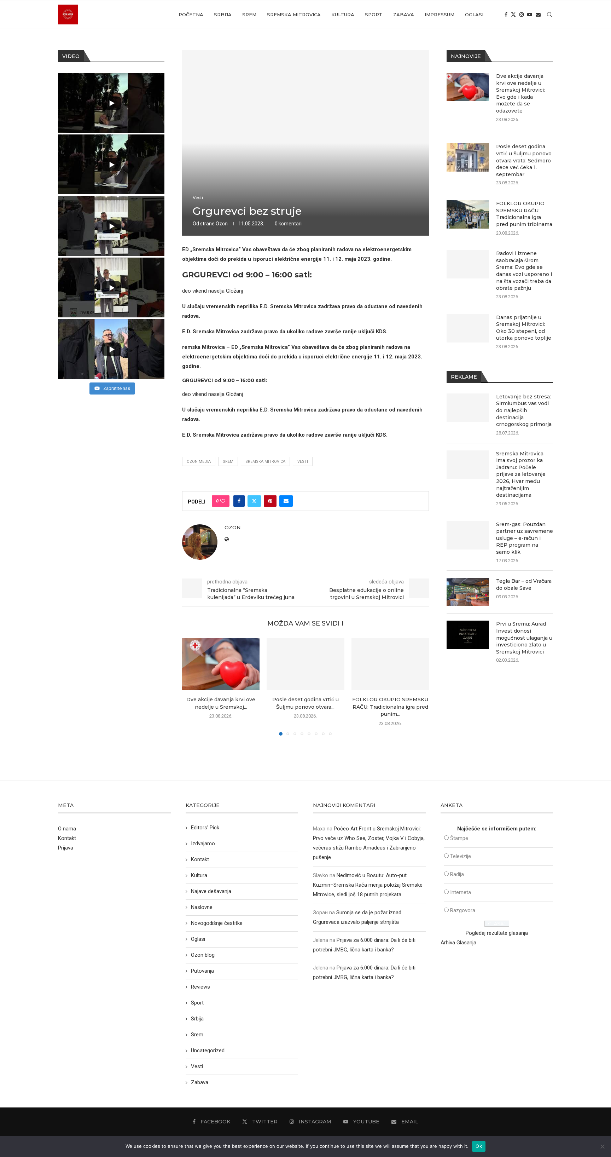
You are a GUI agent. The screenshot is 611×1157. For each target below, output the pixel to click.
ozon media (199, 461)
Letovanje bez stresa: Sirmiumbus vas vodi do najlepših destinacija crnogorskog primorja (524, 410)
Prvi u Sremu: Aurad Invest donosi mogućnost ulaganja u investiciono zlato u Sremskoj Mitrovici (524, 638)
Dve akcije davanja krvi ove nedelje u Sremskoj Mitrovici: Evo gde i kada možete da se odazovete (520, 93)
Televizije (460, 856)
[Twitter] (513, 14)
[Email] (538, 14)
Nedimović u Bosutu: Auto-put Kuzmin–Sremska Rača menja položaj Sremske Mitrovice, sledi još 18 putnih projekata (368, 885)
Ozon (222, 223)
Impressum (439, 14)
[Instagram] (521, 14)
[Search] (549, 14)
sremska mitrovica (265, 461)
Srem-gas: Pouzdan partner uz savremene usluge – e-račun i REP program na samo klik (524, 538)
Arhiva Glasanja (458, 942)
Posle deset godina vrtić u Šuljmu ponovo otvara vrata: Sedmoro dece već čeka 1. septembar (524, 160)
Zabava (403, 14)
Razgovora (462, 910)
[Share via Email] (286, 501)
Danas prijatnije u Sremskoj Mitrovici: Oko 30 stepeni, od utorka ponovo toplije (523, 327)
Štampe (459, 838)
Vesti (302, 461)
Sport (374, 14)
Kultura (342, 14)
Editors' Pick (205, 827)
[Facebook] (506, 14)
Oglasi (474, 14)
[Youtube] (529, 14)
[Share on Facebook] (239, 501)
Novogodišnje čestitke (217, 923)
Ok (479, 1146)
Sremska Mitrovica (294, 14)
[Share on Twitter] (254, 501)
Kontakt (67, 838)
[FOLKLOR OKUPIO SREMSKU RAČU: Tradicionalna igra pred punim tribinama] (390, 664)
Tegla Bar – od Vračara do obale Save (524, 584)
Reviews (200, 987)
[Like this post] (222, 501)
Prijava (65, 848)
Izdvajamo (203, 843)
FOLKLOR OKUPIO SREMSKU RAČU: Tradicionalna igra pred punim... (390, 707)
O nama (67, 828)
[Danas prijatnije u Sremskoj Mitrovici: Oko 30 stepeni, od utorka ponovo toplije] (468, 328)
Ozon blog (203, 955)
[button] (192, 687)
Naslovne (202, 907)
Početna (191, 14)
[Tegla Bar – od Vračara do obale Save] (468, 592)
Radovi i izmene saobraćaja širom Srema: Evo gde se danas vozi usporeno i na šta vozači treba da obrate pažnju (524, 270)
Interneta (460, 892)
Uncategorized (208, 1050)
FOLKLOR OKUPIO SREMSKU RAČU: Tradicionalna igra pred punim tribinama (524, 214)
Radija (457, 874)
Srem (249, 14)
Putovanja (202, 971)
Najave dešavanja (211, 891)
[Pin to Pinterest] (270, 501)
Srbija (223, 14)
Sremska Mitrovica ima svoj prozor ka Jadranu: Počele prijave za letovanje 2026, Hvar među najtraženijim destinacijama (521, 474)
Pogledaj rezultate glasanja (497, 933)
